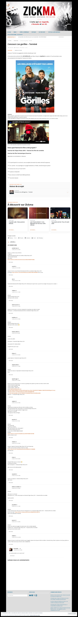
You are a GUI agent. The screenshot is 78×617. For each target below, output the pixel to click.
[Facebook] (32, 595)
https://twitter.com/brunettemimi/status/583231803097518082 (21, 259)
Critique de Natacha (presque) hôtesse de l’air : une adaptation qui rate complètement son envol (60, 609)
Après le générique (24, 32)
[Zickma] (39, 30)
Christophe (17, 47)
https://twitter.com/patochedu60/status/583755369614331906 (21, 433)
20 (26, 47)
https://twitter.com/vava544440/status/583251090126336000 (25, 272)
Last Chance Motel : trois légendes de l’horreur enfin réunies (38, 223)
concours (12, 241)
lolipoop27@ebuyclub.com (15, 389)
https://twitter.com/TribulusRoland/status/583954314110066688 (21, 449)
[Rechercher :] (64, 37)
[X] (34, 595)
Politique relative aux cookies (35, 615)
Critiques (34, 32)
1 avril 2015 (11, 47)
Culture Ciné (42, 32)
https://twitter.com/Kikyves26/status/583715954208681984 (21, 391)
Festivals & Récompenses (54, 32)
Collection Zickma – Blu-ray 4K (14, 34)
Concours (22, 47)
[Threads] (36, 595)
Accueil (9, 32)
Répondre (11, 262)
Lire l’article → (11, 229)
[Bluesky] (30, 595)
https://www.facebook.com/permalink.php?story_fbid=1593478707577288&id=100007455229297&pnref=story (32, 390)
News (15, 32)
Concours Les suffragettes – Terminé (23, 192)
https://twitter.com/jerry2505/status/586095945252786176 (27, 512)
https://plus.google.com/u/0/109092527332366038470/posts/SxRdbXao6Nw (25, 393)
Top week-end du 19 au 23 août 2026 (60, 222)
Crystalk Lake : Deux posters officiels (17, 222)
